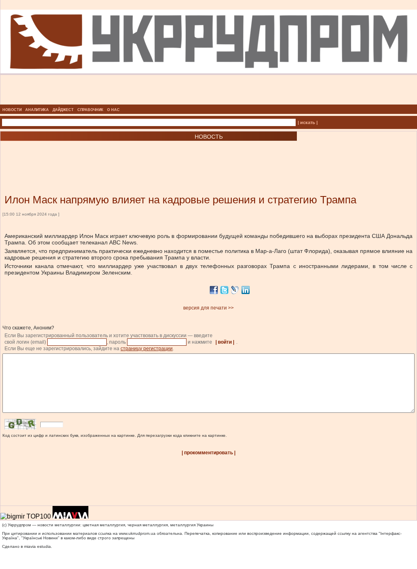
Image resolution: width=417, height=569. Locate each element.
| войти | (224, 342)
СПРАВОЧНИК (90, 110)
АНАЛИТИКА (37, 110)
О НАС (113, 110)
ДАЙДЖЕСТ (63, 110)
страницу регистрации (147, 348)
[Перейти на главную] (208, 102)
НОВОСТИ (12, 110)
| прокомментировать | (208, 453)
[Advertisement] (97, 155)
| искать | (308, 122)
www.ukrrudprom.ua (137, 533)
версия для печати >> (208, 308)
